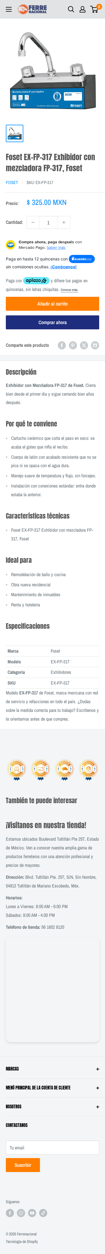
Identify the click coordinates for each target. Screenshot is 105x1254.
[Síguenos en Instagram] (21, 1213)
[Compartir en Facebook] (62, 345)
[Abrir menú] (9, 9)
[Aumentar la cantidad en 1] (64, 222)
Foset (12, 182)
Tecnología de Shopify (22, 1241)
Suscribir (23, 1165)
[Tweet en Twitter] (84, 345)
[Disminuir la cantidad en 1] (33, 222)
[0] (94, 9)
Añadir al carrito (52, 303)
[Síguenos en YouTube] (32, 1213)
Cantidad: (14, 222)
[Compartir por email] (95, 345)
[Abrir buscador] (71, 9)
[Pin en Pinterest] (73, 345)
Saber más (56, 247)
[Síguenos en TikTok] (43, 1213)
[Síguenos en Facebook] (10, 1213)
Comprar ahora (52, 322)
